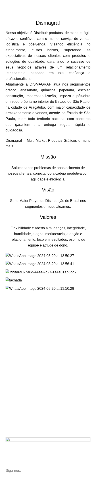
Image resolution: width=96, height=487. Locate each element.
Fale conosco (17, 334)
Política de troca (19, 350)
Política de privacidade (24, 357)
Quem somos (17, 326)
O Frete (13, 342)
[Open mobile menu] (5, 4)
